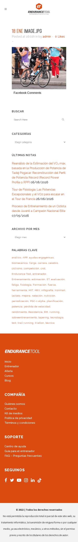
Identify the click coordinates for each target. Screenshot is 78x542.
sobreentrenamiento (24, 317)
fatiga (15, 284)
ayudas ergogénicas (41, 257)
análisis (16, 257)
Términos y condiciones (20, 422)
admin (47, 36)
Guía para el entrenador (20, 451)
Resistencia (35, 312)
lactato (16, 295)
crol (43, 268)
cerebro (53, 263)
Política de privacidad (18, 418)
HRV (37, 290)
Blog (8, 380)
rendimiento (19, 312)
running (54, 312)
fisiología (26, 284)
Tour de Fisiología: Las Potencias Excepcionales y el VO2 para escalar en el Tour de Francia (38, 194)
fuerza (52, 284)
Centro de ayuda (15, 446)
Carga (32, 263)
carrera (42, 263)
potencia (17, 306)
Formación (39, 284)
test (14, 323)
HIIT (31, 290)
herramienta (19, 290)
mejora (26, 295)
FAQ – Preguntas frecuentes (23, 455)
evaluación (58, 279)
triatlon (39, 323)
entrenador (39, 274)
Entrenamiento (21, 279)
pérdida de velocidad (37, 306)
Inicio (8, 361)
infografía (47, 290)
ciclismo (17, 268)
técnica (50, 323)
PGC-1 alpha (37, 301)
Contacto (11, 408)
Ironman (60, 290)
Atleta (9, 371)
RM (46, 312)
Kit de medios (13, 413)
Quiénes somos (15, 404)
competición (31, 268)
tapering (43, 317)
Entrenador (12, 366)
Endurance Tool (21, 274)
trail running (26, 323)
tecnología (56, 317)
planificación (55, 301)
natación (37, 295)
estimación (38, 279)
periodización (20, 301)
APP (25, 257)
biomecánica (20, 263)
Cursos (9, 375)
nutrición (49, 295)
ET (48, 279)
